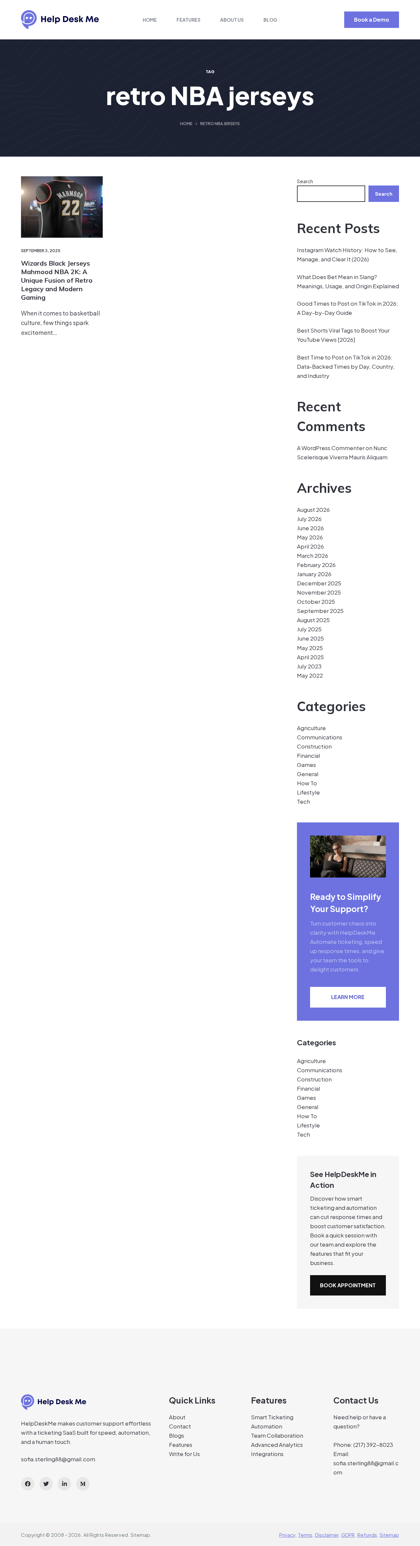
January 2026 (314, 573)
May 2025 (310, 647)
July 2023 (309, 666)
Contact (180, 1426)
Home (150, 20)
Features (188, 20)
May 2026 (310, 537)
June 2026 (310, 528)
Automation (266, 1426)
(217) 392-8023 (373, 1444)
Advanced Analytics (277, 1444)
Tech (303, 801)
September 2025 (320, 610)
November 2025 (319, 592)
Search (305, 181)
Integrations (267, 1453)
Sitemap (140, 1535)
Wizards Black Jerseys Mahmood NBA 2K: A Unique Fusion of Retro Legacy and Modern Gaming (57, 280)
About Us (232, 20)
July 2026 (309, 518)
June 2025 (310, 638)
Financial (308, 755)
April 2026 (310, 546)
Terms (305, 1535)
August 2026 (313, 509)
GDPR (348, 1535)
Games (306, 764)
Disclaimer (327, 1535)
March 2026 (312, 555)
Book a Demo (371, 19)
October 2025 (316, 601)
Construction (314, 746)
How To (307, 783)
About (177, 1417)
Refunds (367, 1535)
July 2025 (309, 629)
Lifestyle (308, 792)
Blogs (176, 1435)
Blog (270, 20)
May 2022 (310, 675)
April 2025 (310, 657)
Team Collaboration (277, 1435)
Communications (319, 737)
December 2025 (319, 583)
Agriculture (311, 727)
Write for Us (184, 1453)
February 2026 (316, 564)
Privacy (287, 1535)
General (307, 773)
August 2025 (313, 619)
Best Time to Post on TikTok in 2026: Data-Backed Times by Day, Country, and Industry (346, 366)
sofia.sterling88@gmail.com (58, 1459)
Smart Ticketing (272, 1417)
